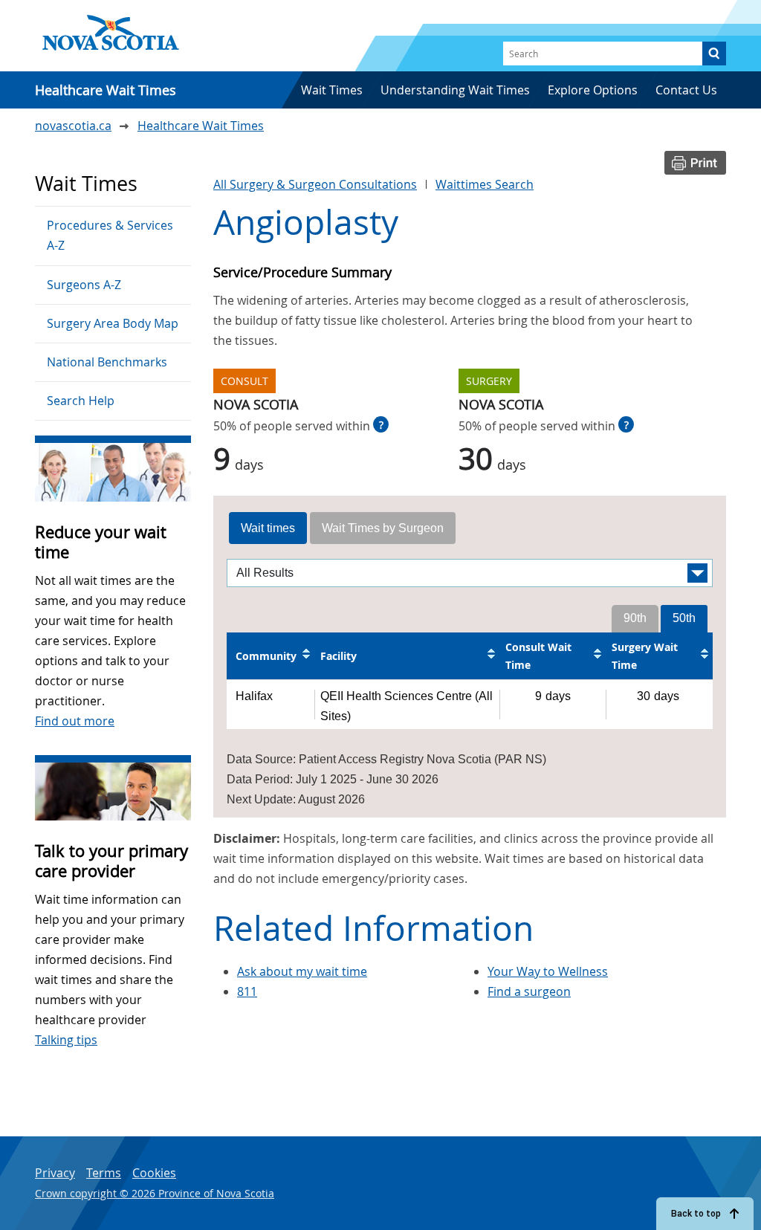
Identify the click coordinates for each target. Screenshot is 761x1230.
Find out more (74, 721)
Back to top (696, 1213)
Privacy (55, 1173)
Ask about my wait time (302, 971)
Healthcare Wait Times (200, 125)
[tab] (268, 528)
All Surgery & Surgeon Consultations (315, 184)
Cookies (154, 1173)
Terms (103, 1173)
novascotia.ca (73, 125)
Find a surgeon (529, 991)
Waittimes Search (484, 184)
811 (247, 991)
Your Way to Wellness (548, 971)
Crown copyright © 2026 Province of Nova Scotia (154, 1193)
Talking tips (66, 1040)
